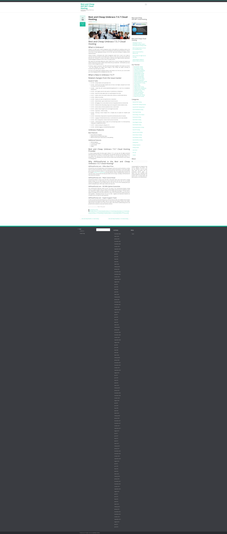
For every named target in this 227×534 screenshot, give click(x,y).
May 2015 (116, 499)
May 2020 (116, 350)
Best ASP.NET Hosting (138, 66)
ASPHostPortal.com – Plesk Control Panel (101, 178)
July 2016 (116, 463)
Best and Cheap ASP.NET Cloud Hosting (87, 6)
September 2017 (117, 428)
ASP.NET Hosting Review (139, 92)
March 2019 (116, 385)
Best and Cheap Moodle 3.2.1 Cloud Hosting (90, 218)
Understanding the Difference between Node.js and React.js (138, 60)
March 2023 (116, 264)
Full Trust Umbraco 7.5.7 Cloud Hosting (95, 212)
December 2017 (117, 420)
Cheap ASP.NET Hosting (138, 69)
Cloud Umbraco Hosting (137, 134)
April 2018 (116, 410)
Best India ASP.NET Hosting (139, 95)
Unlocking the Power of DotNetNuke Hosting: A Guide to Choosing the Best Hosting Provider (139, 44)
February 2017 (117, 446)
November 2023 (117, 243)
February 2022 (117, 297)
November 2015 (117, 483)
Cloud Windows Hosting (93, 209)
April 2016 (116, 471)
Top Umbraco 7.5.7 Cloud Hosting (97, 213)
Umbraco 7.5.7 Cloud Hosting (124, 213)
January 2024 (116, 238)
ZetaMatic (98, 532)
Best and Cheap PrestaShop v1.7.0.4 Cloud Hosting (119, 218)
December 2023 (117, 241)
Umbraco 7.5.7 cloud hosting (99, 172)
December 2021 (117, 302)
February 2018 (117, 415)
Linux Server (135, 150)
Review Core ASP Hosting (139, 96)
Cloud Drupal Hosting (137, 112)
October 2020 (117, 337)
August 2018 (116, 400)
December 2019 (117, 362)
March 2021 (116, 324)
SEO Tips (134, 152)
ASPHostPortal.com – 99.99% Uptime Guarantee (104, 186)
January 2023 (116, 269)
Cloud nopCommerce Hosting (138, 127)
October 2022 (117, 276)
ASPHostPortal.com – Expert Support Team (102, 198)
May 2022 (116, 289)
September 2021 (117, 309)
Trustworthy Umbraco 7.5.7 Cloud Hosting (111, 213)
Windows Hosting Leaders (139, 77)
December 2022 (117, 271)
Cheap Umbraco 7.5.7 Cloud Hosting (122, 210)
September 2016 (117, 458)
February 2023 (117, 266)
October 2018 (117, 398)
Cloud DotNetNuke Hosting (138, 109)
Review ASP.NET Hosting (139, 74)
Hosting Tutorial (136, 147)
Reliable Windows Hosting (139, 73)
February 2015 (117, 506)
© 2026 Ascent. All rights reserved (86, 532)
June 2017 (116, 435)
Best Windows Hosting (138, 68)
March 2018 (116, 413)
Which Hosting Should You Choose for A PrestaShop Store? (139, 48)
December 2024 (117, 233)
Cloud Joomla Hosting (137, 117)
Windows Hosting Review (139, 80)
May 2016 (116, 468)
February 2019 (117, 387)
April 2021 (116, 322)
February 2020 (117, 357)
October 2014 (117, 516)
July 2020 (116, 345)
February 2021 (117, 327)
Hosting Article (135, 142)
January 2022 (116, 299)
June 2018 (116, 405)
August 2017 (116, 430)
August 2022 (116, 281)
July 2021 (116, 314)
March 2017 (116, 443)
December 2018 (117, 393)
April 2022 (116, 291)
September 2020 (117, 339)
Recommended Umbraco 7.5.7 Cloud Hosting (110, 212)
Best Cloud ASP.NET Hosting (139, 82)
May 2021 (116, 319)
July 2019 (116, 375)
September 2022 (117, 279)
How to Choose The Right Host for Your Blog (139, 56)
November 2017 (117, 423)
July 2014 (116, 524)
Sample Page (82, 233)
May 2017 (116, 438)
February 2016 (117, 476)
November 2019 (117, 365)
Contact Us (82, 230)
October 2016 (117, 456)
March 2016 (116, 473)
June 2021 (116, 317)
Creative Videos (137, 84)
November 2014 (117, 514)
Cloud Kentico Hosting (137, 119)
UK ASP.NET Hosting (138, 90)
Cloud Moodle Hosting (137, 124)
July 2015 (116, 494)
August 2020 (116, 342)
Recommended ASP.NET (139, 72)
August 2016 (116, 461)
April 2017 (116, 441)
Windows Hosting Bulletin (139, 76)
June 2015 (116, 496)
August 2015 (116, 491)
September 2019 (117, 370)
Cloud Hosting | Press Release (138, 114)
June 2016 (116, 466)
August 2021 (116, 312)
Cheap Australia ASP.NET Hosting (140, 81)
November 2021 (117, 304)
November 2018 (117, 395)
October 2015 (117, 486)
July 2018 (116, 403)
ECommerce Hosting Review (139, 70)
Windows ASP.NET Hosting (139, 78)
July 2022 (116, 284)
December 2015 (117, 481)
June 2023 (116, 256)
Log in (133, 233)
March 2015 (116, 504)
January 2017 (116, 448)
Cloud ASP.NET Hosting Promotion (139, 104)
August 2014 (116, 521)
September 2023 (117, 249)
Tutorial (134, 155)
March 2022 (116, 294)
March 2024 (116, 236)
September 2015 (117, 488)
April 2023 (116, 261)
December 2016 (117, 451)
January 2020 (116, 360)
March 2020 (116, 355)
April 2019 (116, 382)
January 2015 (116, 509)
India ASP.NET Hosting (138, 93)
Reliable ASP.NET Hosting (139, 86)
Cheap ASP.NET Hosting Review (140, 88)
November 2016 (117, 453)
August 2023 (116, 251)
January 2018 (116, 418)
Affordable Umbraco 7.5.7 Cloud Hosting (97, 210)
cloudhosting (94, 21)
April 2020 (116, 352)
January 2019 (116, 390)
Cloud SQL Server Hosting (137, 132)
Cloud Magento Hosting (137, 122)
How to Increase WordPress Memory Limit (138, 52)
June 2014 (116, 526)
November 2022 (117, 274)
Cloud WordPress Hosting (137, 139)
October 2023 (117, 246)
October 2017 (117, 425)
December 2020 (117, 332)
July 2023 (116, 254)
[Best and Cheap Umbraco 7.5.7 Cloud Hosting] (109, 31)
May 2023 (116, 259)
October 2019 (117, 367)
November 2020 (117, 334)
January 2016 (116, 478)
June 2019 (116, 377)
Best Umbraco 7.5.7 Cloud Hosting (110, 210)
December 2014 (117, 511)
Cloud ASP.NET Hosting (137, 102)
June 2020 (116, 347)
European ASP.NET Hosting (139, 89)
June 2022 (116, 286)
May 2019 (116, 380)
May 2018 (116, 408)
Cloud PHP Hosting (136, 129)
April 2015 (116, 501)
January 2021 (116, 329)
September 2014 (117, 519)
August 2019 (116, 372)
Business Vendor (137, 85)
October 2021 (117, 307)
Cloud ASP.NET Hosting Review (139, 107)
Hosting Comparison (136, 144)
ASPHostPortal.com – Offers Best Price (100, 166)
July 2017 (116, 433)
